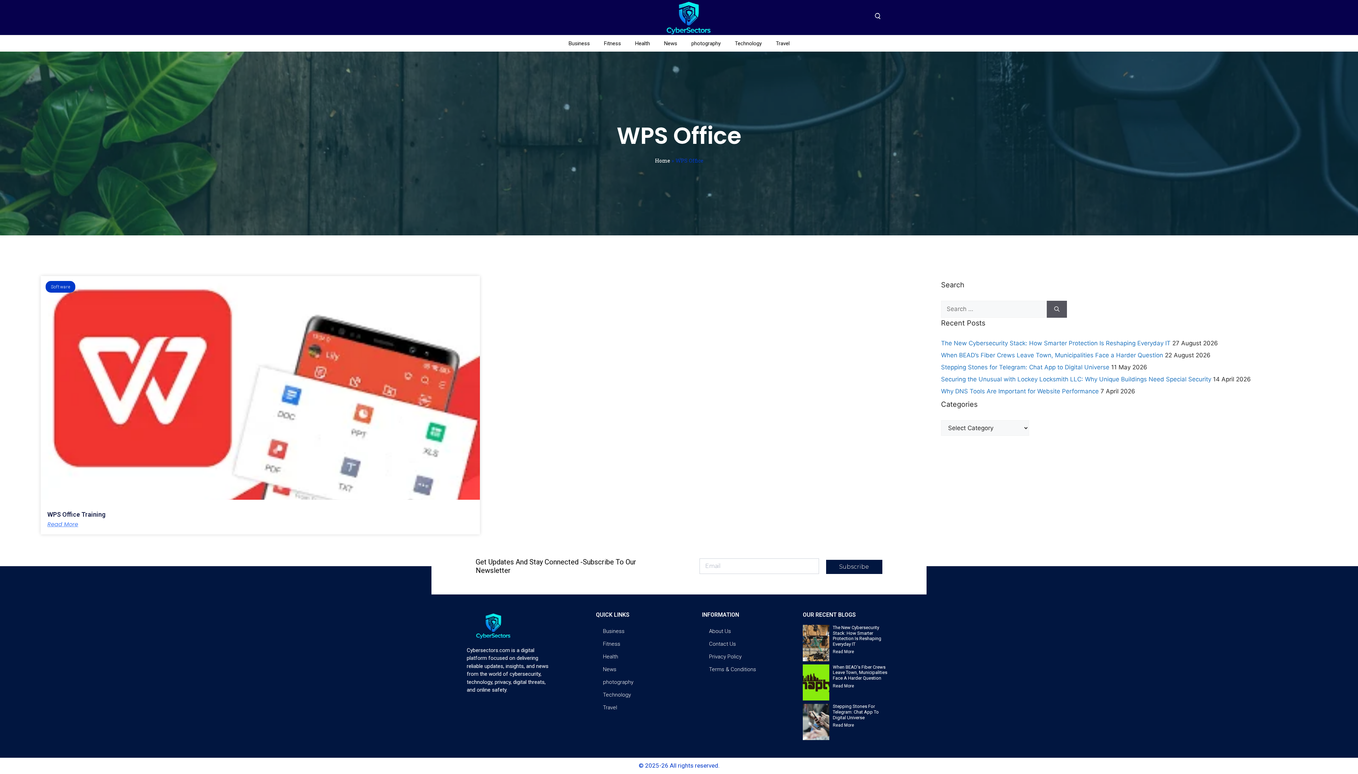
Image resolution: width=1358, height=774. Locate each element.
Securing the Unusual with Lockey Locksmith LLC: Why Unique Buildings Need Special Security (1076, 379)
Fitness (612, 43)
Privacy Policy (725, 656)
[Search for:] (994, 309)
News (670, 43)
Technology (748, 43)
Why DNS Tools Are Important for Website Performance (1020, 391)
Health (642, 43)
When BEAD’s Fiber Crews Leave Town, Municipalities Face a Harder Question (1052, 355)
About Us (720, 631)
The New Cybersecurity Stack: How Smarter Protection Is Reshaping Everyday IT (1056, 343)
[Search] (1057, 309)
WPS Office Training (76, 514)
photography (706, 43)
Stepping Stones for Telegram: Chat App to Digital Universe (1025, 367)
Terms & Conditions (732, 669)
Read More (62, 524)
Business (579, 43)
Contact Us (722, 644)
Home (662, 160)
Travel (783, 43)
